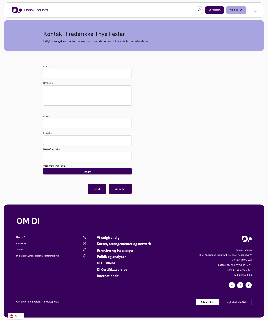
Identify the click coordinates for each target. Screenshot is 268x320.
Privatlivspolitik (51, 301)
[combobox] (16, 316)
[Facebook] (240, 285)
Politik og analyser (111, 257)
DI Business (106, 263)
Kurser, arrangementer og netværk (124, 244)
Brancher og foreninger (115, 250)
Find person (34, 301)
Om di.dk (21, 301)
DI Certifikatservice (112, 270)
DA (16, 316)
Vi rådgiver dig (108, 237)
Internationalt (107, 276)
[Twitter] (249, 285)
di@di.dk (247, 274)
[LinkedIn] (232, 285)
